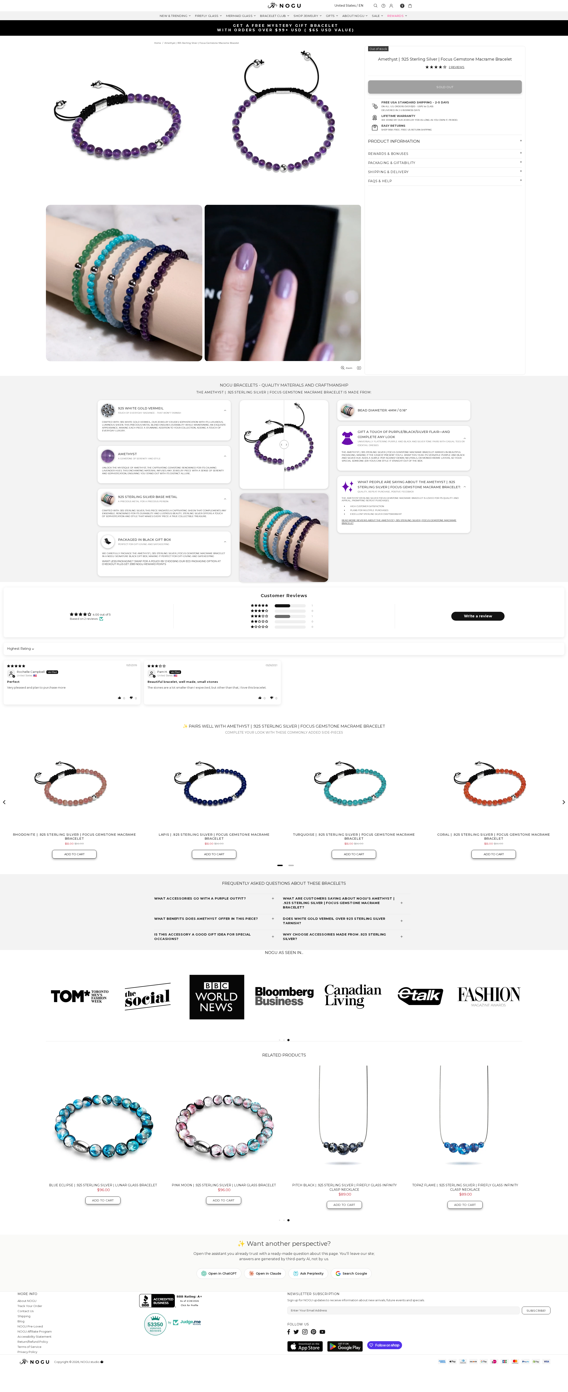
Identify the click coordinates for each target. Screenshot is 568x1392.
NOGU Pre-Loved (30, 1326)
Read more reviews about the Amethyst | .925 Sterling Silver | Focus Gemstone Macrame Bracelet (399, 522)
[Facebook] (288, 1332)
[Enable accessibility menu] (402, 6)
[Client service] (383, 6)
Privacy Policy (27, 1352)
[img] (16, 666)
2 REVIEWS (456, 67)
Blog (21, 1321)
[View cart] (411, 6)
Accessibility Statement (34, 1336)
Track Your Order (30, 1306)
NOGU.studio (284, 5)
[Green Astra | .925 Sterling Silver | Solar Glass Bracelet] (465, 1123)
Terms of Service (29, 1347)
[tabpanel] (80, 996)
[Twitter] (296, 1332)
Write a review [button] (478, 616)
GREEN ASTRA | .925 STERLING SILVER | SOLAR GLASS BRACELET (465, 1185)
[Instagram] (305, 1332)
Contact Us (26, 1311)
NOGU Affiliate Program (35, 1331)
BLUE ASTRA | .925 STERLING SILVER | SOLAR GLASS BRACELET (344, 1185)
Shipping (24, 1316)
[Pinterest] (313, 1332)
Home (157, 42)
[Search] (375, 5)
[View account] (391, 6)
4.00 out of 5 (101, 614)
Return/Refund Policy (33, 1341)
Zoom (349, 368)
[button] (260, 605)
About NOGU (27, 1301)
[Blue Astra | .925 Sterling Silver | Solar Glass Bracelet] (344, 1123)
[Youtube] (322, 1332)
